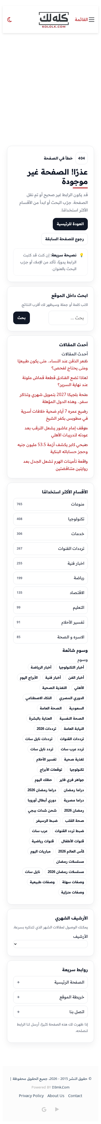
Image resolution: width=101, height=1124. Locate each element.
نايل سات (32, 871)
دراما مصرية (74, 800)
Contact (75, 1095)
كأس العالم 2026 (71, 851)
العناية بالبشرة (40, 718)
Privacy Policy (31, 1095)
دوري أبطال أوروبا (42, 800)
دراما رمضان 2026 (41, 790)
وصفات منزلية (72, 892)
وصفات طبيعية (42, 882)
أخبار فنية (53, 677)
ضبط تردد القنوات (69, 831)
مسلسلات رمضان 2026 (66, 871)
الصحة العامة (51, 708)
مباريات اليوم (40, 851)
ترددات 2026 (46, 728)
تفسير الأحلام (46, 759)
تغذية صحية (74, 759)
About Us (55, 1095)
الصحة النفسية (72, 718)
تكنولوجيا (77, 769)
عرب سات (39, 831)
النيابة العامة (74, 728)
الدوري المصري (71, 698)
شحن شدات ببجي (42, 810)
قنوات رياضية (43, 841)
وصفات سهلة (73, 882)
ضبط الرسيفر (47, 820)
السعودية (76, 708)
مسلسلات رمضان (70, 861)
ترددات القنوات (72, 739)
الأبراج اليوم (29, 677)
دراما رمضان (74, 790)
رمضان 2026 (74, 810)
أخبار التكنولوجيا (71, 667)
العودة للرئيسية (70, 223)
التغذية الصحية (54, 687)
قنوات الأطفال (72, 841)
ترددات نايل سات (39, 739)
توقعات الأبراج (51, 769)
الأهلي (79, 687)
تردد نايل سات (41, 749)
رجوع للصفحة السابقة (64, 238)
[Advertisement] (50, 86)
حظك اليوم (43, 779)
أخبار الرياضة (41, 667)
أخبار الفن (76, 677)
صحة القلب (74, 820)
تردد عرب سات (72, 749)
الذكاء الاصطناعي (39, 698)
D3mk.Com (60, 1087)
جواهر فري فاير (72, 779)
